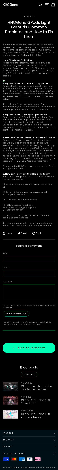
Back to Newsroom (31, 348)
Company (8, 440)
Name (6, 253)
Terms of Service (27, 324)
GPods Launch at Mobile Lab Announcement (37, 387)
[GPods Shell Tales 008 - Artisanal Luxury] (10, 414)
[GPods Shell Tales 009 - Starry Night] (10, 400)
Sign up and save (14, 454)
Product (8, 433)
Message (8, 282)
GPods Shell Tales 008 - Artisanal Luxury (36, 415)
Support (8, 447)
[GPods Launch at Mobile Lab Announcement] (10, 386)
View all (29, 374)
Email (6, 268)
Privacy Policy (9, 324)
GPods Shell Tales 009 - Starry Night (36, 401)
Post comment (15, 314)
